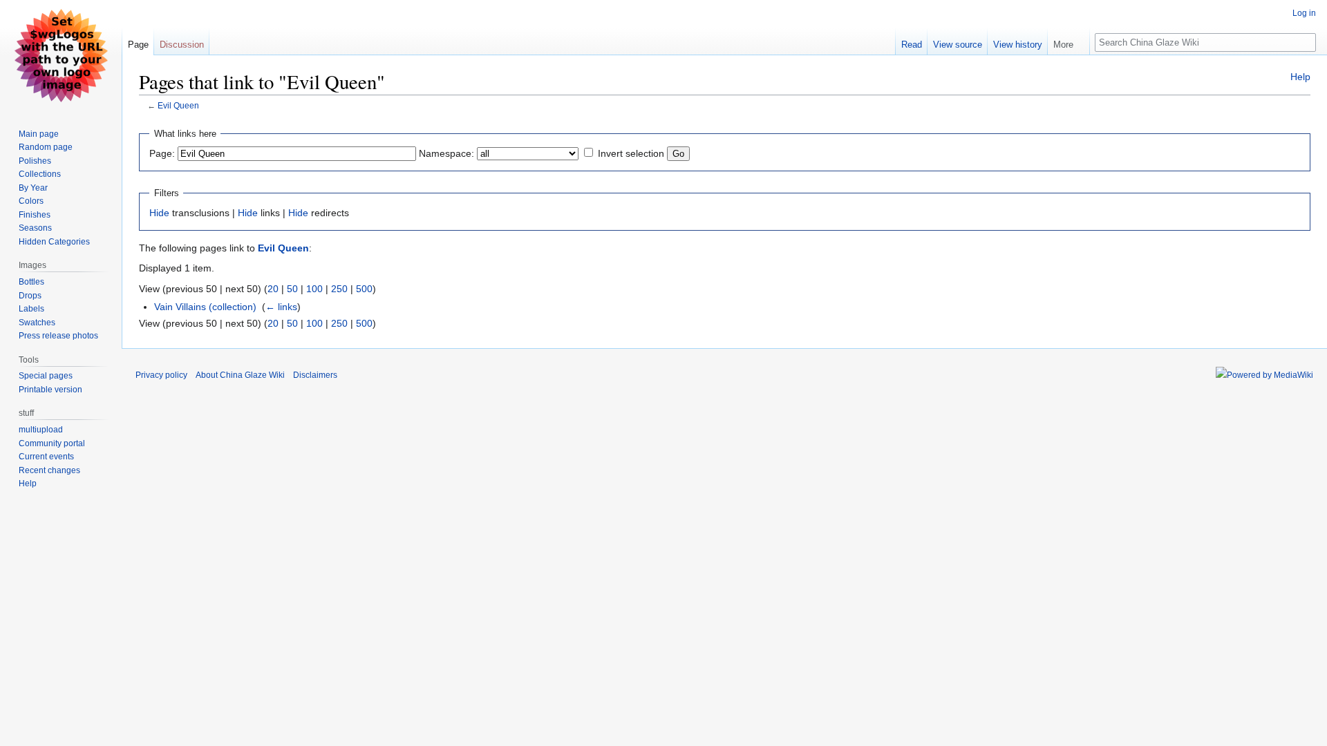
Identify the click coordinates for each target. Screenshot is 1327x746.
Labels (31, 309)
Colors (31, 201)
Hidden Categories (54, 242)
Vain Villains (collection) (205, 306)
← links (281, 306)
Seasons (35, 228)
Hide (159, 212)
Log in (1304, 13)
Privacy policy (161, 375)
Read (911, 44)
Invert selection (631, 153)
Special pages (46, 376)
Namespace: (446, 153)
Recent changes (49, 470)
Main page (39, 134)
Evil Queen (178, 105)
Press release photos (58, 336)
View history (1017, 44)
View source (957, 44)
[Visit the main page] (61, 55)
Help (1300, 76)
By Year (33, 188)
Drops (30, 295)
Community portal (52, 443)
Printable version (50, 389)
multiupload (41, 429)
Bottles (31, 282)
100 (314, 288)
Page (138, 44)
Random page (46, 147)
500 (364, 288)
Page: (162, 153)
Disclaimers (315, 375)
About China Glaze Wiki (240, 375)
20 (273, 288)
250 (339, 288)
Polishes (35, 161)
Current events (46, 456)
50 (292, 288)
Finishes (34, 215)
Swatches (37, 322)
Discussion (182, 44)
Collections (40, 174)
